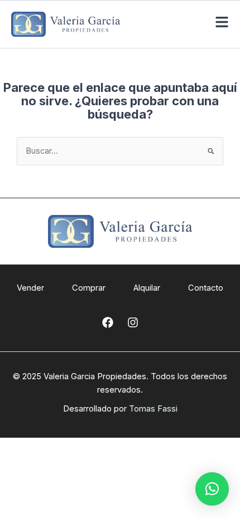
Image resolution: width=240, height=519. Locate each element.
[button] (212, 489)
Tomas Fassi (153, 409)
